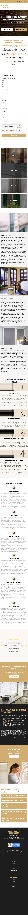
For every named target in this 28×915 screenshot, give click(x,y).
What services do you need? (8, 78)
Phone (3, 117)
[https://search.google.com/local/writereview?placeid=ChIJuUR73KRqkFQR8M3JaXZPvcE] (14, 850)
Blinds (4, 80)
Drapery (5, 84)
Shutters (5, 86)
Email (3, 111)
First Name (4, 100)
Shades (5, 82)
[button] (26, 6)
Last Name (4, 106)
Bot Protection (5, 123)
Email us (3, 743)
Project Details (5, 89)
